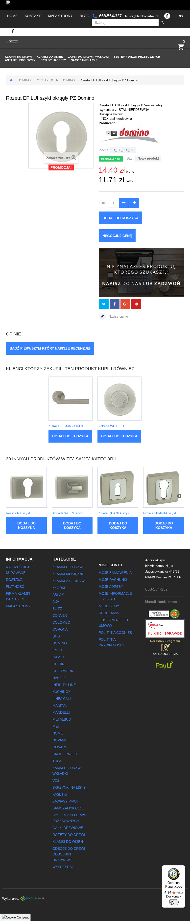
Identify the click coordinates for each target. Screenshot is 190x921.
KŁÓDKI (58, 588)
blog (84, 16)
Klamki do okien (50, 56)
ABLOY (58, 595)
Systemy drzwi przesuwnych (137, 56)
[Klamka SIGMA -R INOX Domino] (70, 399)
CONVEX (59, 615)
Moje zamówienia (115, 573)
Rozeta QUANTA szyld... (115, 513)
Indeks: (104, 150)
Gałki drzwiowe (67, 828)
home (12, 16)
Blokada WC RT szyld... (69, 513)
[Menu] (182, 868)
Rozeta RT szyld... (19, 513)
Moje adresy (111, 587)
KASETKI (59, 794)
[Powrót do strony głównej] (11, 80)
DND (56, 636)
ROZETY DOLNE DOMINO (55, 80)
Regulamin (109, 613)
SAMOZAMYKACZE (84, 60)
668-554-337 (111, 16)
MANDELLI (61, 712)
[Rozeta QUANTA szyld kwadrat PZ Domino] (163, 487)
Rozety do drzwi (68, 835)
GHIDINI (59, 664)
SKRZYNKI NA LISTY (69, 787)
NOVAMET (60, 740)
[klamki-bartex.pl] (13, 41)
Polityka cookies (115, 633)
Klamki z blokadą (68, 581)
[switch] (174, 902)
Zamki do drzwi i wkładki (88, 56)
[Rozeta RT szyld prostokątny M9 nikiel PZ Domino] (26, 487)
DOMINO (24, 80)
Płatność (15, 587)
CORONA (60, 629)
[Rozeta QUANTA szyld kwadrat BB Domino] (117, 487)
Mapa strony (60, 16)
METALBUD (61, 719)
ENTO (57, 650)
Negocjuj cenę (117, 236)
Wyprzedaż (63, 867)
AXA (55, 602)
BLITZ (57, 609)
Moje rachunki (113, 580)
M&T (56, 726)
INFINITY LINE (64, 685)
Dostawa (14, 580)
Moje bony (109, 606)
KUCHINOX (61, 692)
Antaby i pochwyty (20, 60)
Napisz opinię (118, 316)
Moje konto (110, 565)
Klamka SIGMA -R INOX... (67, 426)
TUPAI (57, 761)
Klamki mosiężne (68, 574)
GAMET (58, 657)
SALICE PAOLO (64, 754)
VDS (55, 780)
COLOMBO (61, 622)
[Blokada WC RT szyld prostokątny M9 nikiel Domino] (72, 487)
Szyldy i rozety (53, 60)
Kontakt (33, 16)
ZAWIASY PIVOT (65, 801)
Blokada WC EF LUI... (113, 426)
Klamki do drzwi (18, 56)
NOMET (58, 733)
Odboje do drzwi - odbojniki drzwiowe (69, 854)
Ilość (102, 203)
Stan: (130, 158)
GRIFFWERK (62, 671)
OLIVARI (59, 747)
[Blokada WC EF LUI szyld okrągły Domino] (119, 399)
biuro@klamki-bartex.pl (142, 16)
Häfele (59, 678)
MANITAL (59, 706)
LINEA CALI (61, 699)
